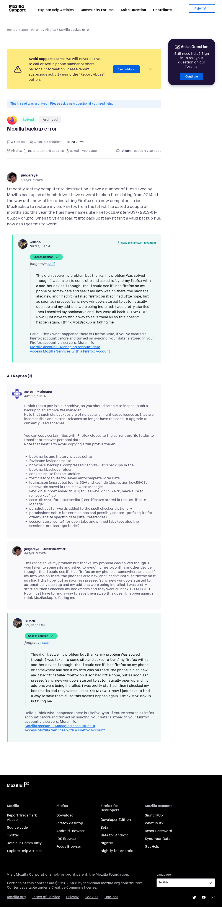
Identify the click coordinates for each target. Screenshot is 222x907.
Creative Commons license (73, 887)
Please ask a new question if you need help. (81, 103)
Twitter (13, 835)
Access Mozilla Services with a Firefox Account (70, 351)
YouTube (204, 897)
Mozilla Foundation (112, 874)
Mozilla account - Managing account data (65, 347)
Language (164, 874)
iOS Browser (66, 839)
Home (11, 30)
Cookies (91, 897)
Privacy (72, 897)
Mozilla (18, 785)
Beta (104, 827)
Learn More (126, 69)
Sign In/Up (201, 8)
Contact (111, 897)
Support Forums (30, 30)
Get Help (152, 846)
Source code (17, 827)
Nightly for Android (117, 851)
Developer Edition (116, 820)
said (51, 264)
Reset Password (158, 831)
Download (64, 815)
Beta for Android (115, 835)
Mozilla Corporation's (34, 874)
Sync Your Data (157, 839)
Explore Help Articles (56, 10)
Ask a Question (133, 10)
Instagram (213, 897)
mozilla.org (16, 897)
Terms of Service (46, 897)
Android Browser (70, 831)
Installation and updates (46, 151)
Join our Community (24, 843)
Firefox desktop (69, 823)
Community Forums (97, 10)
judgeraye (29, 175)
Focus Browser (68, 846)
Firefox (50, 30)
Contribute (162, 10)
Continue (191, 76)
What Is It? (154, 823)
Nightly (107, 843)
